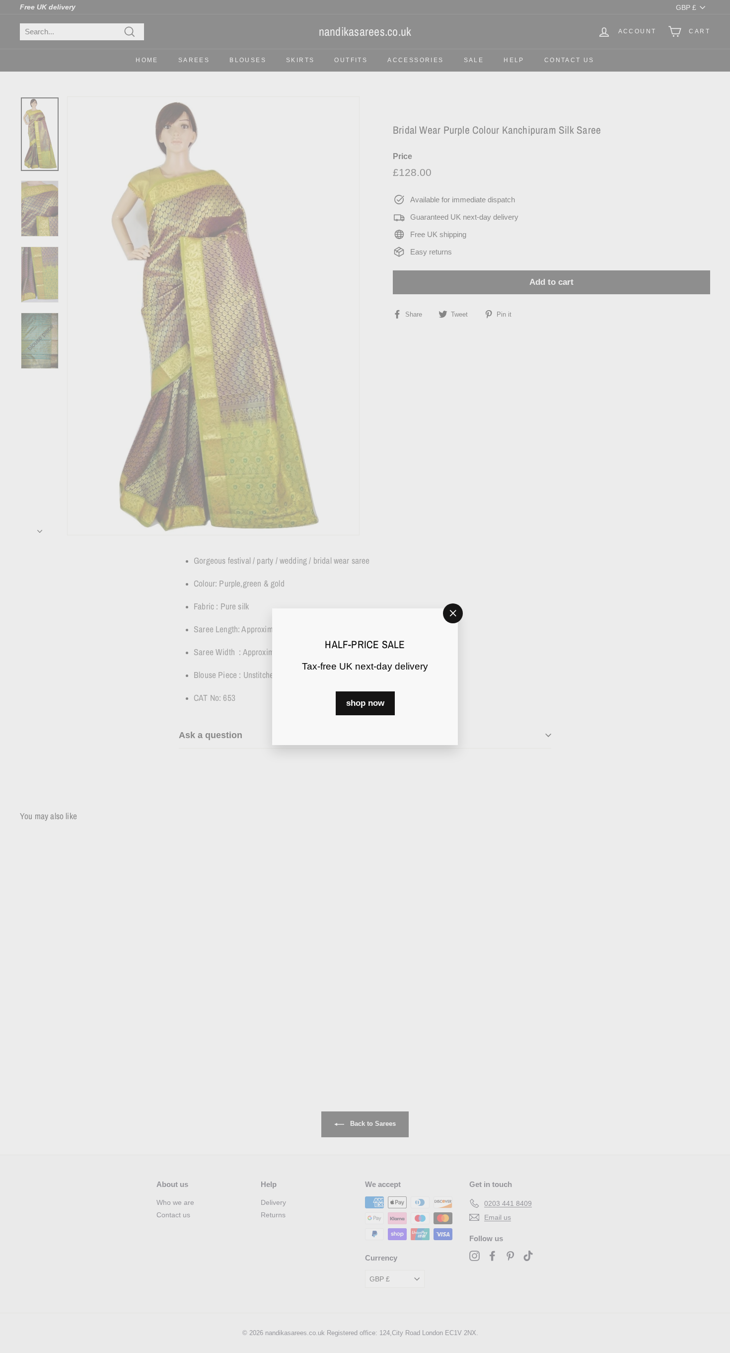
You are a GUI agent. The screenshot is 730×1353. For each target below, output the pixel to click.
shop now (365, 702)
